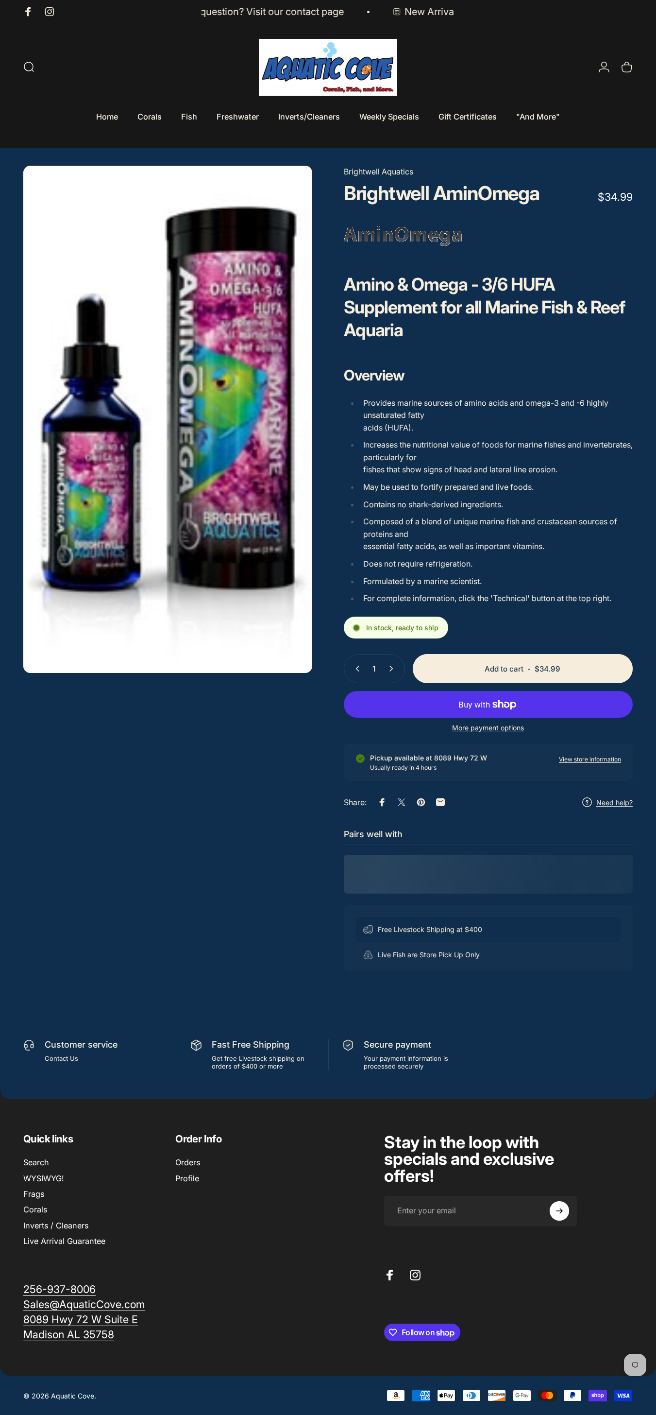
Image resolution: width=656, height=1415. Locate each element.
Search (36, 1162)
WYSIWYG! (43, 1178)
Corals (35, 1209)
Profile (187, 1178)
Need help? (614, 802)
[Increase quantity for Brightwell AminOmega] (393, 669)
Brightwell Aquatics (378, 171)
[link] (80, 1319)
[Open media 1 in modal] (167, 419)
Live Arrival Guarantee (64, 1241)
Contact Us (61, 1058)
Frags (33, 1194)
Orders (187, 1162)
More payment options (488, 728)
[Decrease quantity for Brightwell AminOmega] (355, 669)
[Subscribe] (559, 1211)
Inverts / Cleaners (55, 1225)
